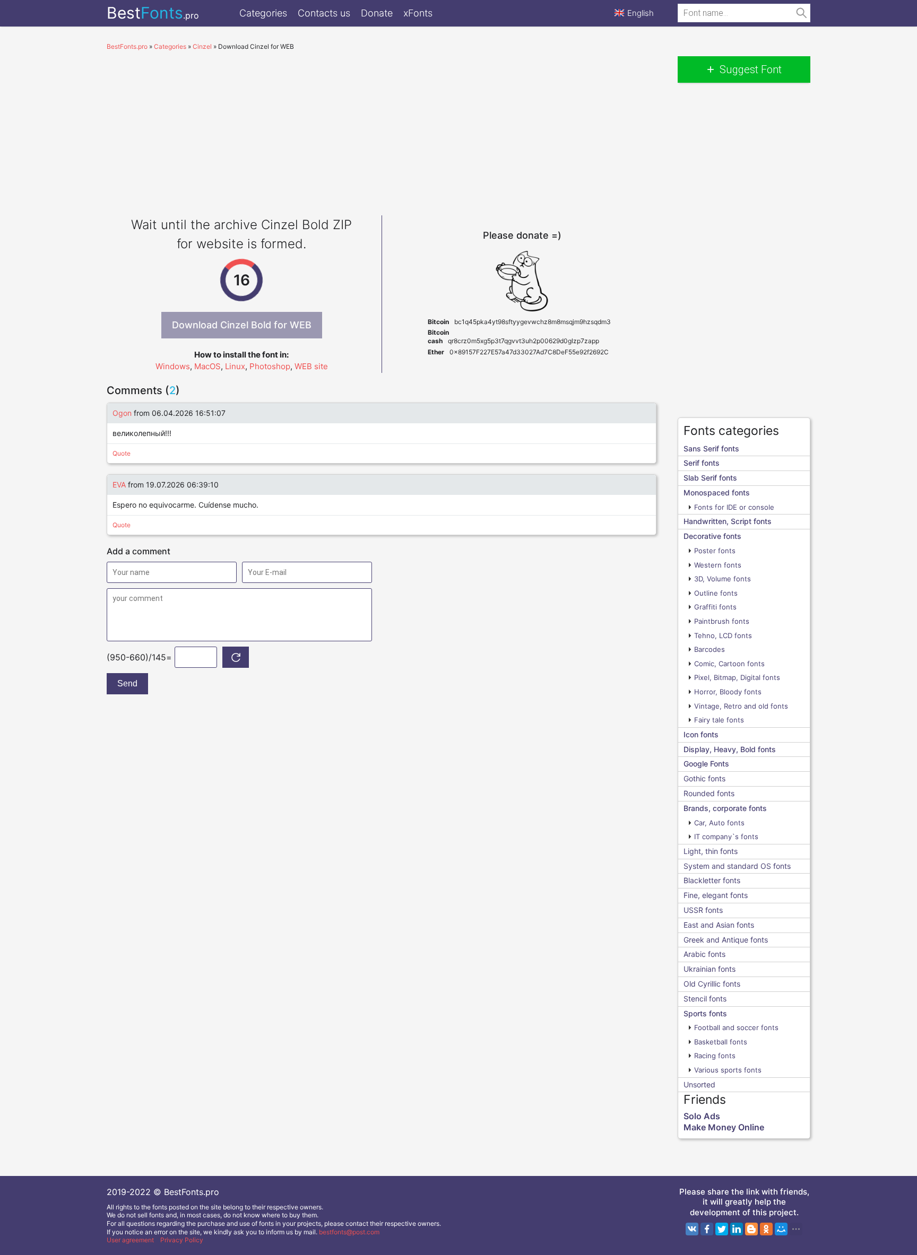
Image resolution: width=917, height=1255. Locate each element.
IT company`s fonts (726, 836)
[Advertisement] (381, 130)
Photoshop (269, 366)
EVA (119, 484)
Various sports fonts (728, 1070)
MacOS (207, 366)
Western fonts (717, 565)
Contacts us (324, 13)
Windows (172, 366)
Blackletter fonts (712, 880)
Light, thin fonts (711, 851)
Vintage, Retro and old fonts (741, 706)
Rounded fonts (709, 793)
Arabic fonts (704, 953)
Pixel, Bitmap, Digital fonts (737, 677)
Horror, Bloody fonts (728, 691)
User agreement (130, 1240)
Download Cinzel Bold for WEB (242, 324)
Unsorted (699, 1084)
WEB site (311, 366)
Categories (263, 13)
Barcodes (709, 649)
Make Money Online (724, 1127)
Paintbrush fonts (721, 621)
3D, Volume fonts (722, 578)
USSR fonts (703, 909)
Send (127, 683)
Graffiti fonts (715, 607)
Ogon (122, 412)
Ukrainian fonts (710, 968)
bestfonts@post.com (349, 1232)
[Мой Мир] (781, 1229)
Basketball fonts (720, 1042)
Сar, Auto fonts (719, 822)
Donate (377, 13)
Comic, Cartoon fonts (729, 663)
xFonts (417, 13)
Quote (122, 453)
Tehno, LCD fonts (723, 635)
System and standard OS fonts (737, 865)
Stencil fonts (705, 998)
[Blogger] (751, 1229)
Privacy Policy (181, 1240)
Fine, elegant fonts (716, 895)
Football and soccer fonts (736, 1027)
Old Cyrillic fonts (712, 983)
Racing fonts (715, 1055)
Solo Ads (702, 1116)
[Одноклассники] (766, 1229)
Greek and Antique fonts (726, 939)
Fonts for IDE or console (734, 507)
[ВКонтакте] (692, 1229)
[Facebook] (706, 1229)
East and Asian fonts (719, 924)
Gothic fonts (704, 778)
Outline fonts (716, 593)
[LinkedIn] (736, 1229)
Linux (235, 366)
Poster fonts (715, 550)
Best (153, 12)
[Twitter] (721, 1229)
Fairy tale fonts (719, 720)
